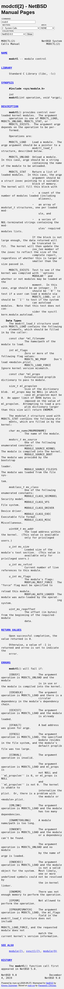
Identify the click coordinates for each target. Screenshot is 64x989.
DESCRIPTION (9, 106)
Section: (7, 25)
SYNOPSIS (7, 82)
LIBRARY (6, 67)
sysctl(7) (33, 951)
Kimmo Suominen (9, 985)
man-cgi (31, 985)
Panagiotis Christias (47, 985)
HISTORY (6, 960)
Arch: (45, 25)
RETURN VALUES (11, 629)
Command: (7, 19)
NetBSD (49, 983)
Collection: (8, 31)
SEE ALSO (7, 945)
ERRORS (6, 662)
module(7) (16, 951)
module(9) (50, 951)
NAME (4, 52)
